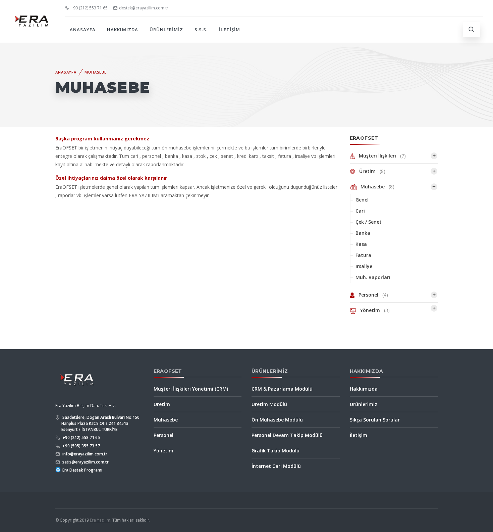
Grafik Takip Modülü (275, 450)
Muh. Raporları (372, 277)
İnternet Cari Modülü (276, 466)
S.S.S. (201, 30)
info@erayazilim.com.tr (84, 454)
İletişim (358, 435)
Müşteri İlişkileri (380, 155)
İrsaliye (363, 266)
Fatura (363, 255)
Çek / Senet (368, 222)
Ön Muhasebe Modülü (277, 419)
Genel (362, 199)
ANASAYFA (83, 30)
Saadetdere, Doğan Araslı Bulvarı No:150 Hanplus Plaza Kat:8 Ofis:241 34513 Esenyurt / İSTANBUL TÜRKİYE (100, 423)
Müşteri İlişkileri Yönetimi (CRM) (191, 389)
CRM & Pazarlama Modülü (282, 389)
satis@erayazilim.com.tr (85, 462)
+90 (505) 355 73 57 (80, 446)
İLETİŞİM (229, 30)
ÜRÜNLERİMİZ (166, 30)
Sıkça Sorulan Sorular (375, 419)
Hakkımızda (364, 389)
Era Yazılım (100, 520)
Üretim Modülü (269, 404)
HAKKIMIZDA (122, 30)
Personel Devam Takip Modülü (287, 435)
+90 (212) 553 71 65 (89, 8)
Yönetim (373, 310)
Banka (362, 233)
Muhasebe (96, 72)
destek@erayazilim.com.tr (143, 8)
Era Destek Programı (81, 470)
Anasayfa (65, 72)
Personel (371, 295)
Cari (360, 211)
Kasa (361, 244)
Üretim (370, 171)
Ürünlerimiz (363, 404)
